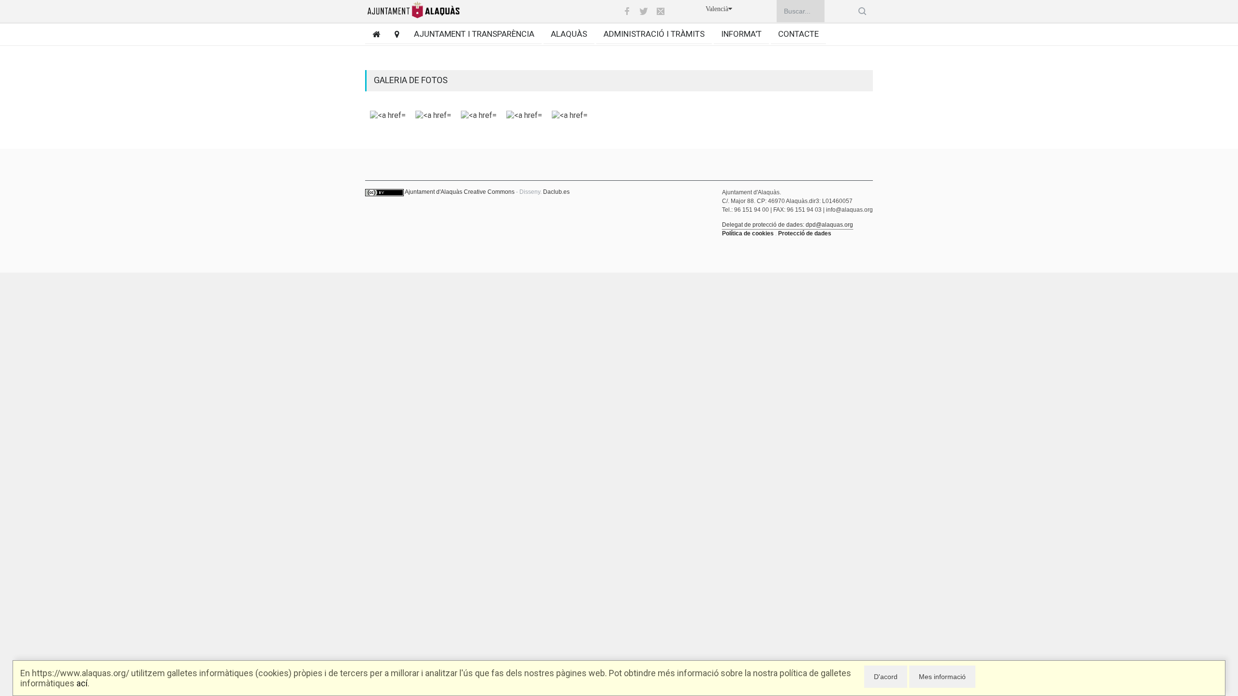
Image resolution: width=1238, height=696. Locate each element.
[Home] (372, 34)
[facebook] (626, 11)
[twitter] (643, 11)
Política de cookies (748, 233)
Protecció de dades (804, 233)
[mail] (660, 11)
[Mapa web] (393, 34)
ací (82, 683)
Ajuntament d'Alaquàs (433, 191)
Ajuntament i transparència (474, 34)
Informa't (741, 34)
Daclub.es (556, 191)
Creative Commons (489, 191)
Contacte (798, 34)
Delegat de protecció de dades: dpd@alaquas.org (787, 224)
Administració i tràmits (654, 34)
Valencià (717, 9)
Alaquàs (569, 34)
